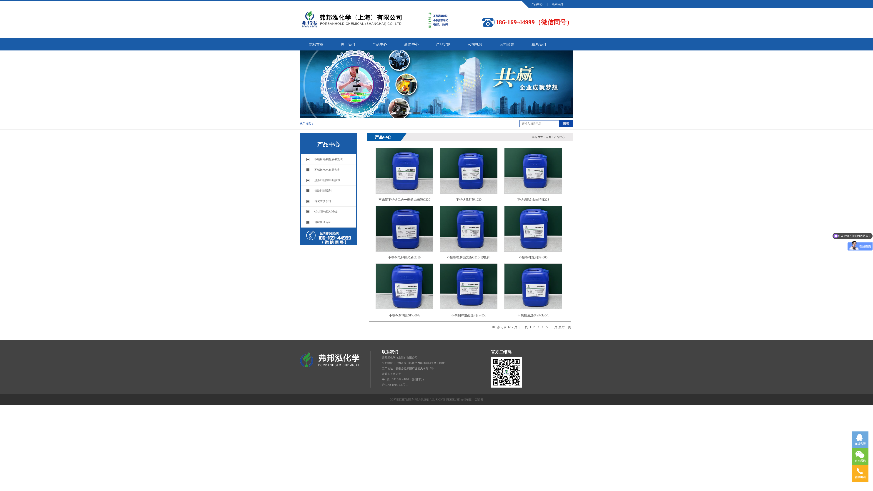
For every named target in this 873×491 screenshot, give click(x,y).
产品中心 (537, 4)
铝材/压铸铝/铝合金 (326, 211)
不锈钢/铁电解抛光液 (327, 169)
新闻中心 (411, 44)
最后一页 (564, 327)
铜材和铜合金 (322, 222)
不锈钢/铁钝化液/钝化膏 (328, 159)
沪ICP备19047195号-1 (395, 384)
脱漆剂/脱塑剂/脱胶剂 (327, 180)
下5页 (553, 327)
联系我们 (557, 4)
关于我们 (348, 44)
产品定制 (443, 44)
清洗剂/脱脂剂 (322, 190)
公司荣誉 (507, 44)
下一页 (523, 327)
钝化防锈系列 (322, 201)
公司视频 (475, 44)
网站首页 (316, 44)
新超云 (479, 399)
